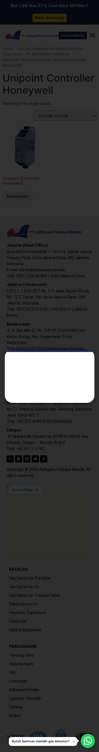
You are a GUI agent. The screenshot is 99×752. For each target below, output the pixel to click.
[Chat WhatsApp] (88, 741)
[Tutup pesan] (74, 741)
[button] (43, 741)
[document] (49, 376)
